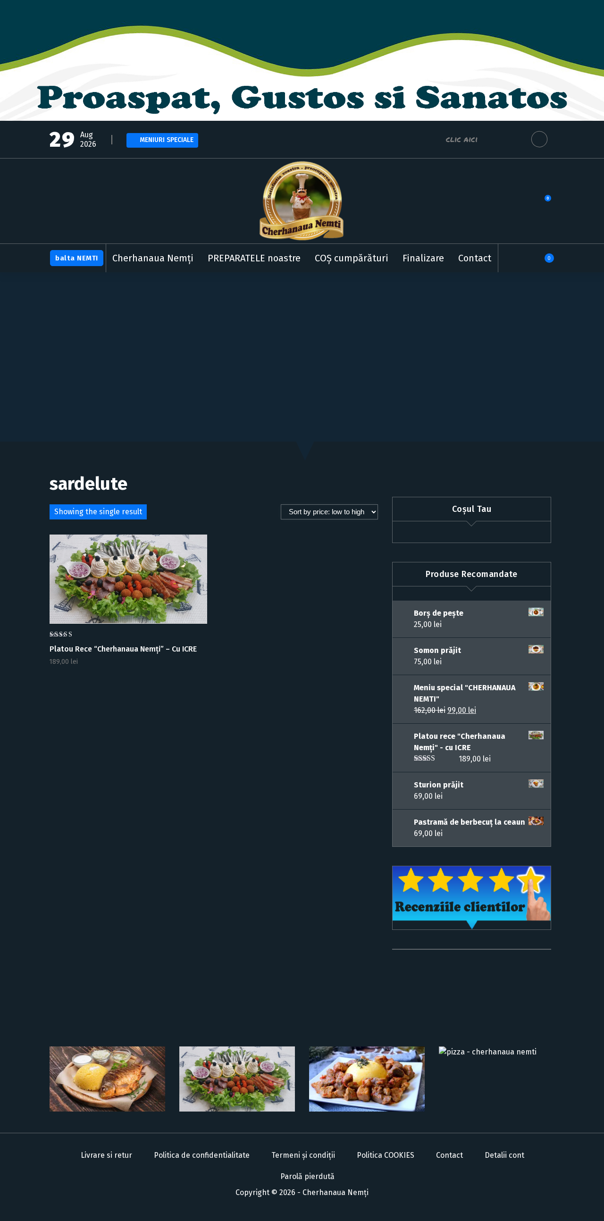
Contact (474, 258)
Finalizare (423, 258)
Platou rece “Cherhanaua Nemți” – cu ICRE (123, 648)
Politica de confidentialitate (202, 1155)
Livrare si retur (106, 1155)
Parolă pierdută (307, 1176)
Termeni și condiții (303, 1155)
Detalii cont (504, 1155)
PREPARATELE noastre (254, 258)
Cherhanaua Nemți (152, 258)
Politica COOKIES (385, 1155)
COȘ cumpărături (351, 258)
